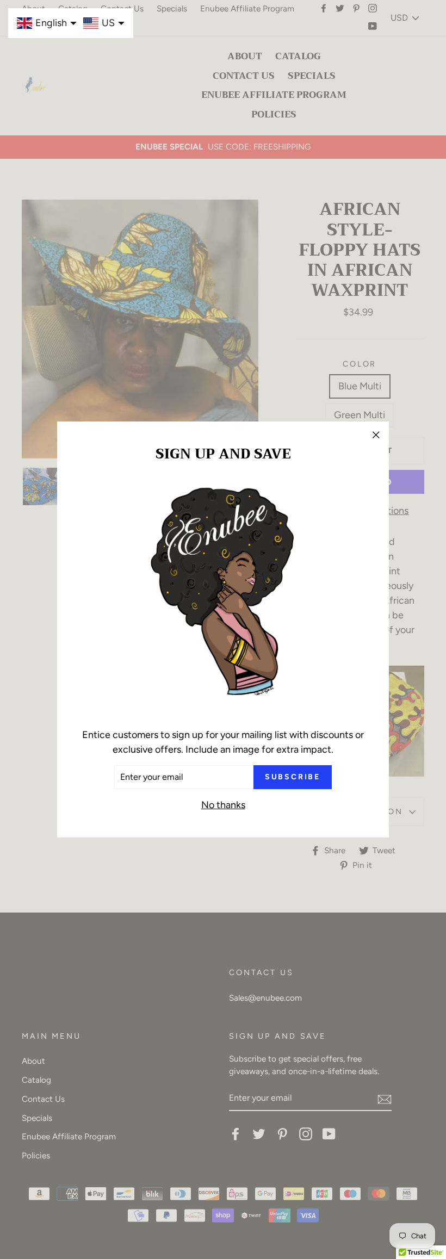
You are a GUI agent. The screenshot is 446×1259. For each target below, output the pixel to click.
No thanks (223, 805)
